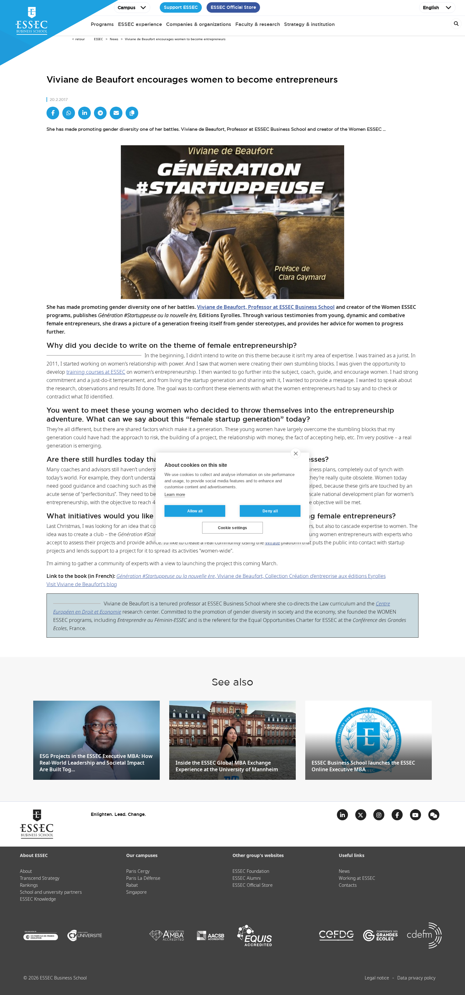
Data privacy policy (416, 978)
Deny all (270, 511)
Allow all (195, 511)
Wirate (272, 543)
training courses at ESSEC (95, 372)
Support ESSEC (181, 7)
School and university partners (51, 892)
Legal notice (377, 978)
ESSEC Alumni (246, 878)
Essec (98, 39)
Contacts (348, 885)
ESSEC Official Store (233, 7)
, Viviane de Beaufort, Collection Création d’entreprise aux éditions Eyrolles (251, 576)
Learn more (174, 494)
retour (80, 39)
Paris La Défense (143, 878)
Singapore (136, 892)
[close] (295, 453)
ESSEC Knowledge (38, 899)
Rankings (29, 885)
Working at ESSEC (357, 878)
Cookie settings (232, 528)
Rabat (132, 885)
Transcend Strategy (39, 878)
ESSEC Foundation (250, 871)
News (114, 39)
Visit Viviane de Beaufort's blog (81, 585)
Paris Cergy (138, 871)
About (26, 871)
